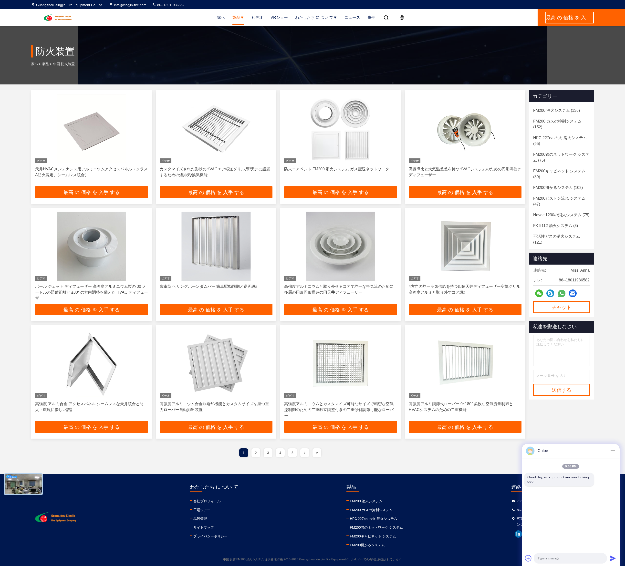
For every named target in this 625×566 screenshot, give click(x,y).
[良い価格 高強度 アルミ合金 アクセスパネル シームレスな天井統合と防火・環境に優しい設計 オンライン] (91, 363)
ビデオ (257, 17)
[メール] (573, 293)
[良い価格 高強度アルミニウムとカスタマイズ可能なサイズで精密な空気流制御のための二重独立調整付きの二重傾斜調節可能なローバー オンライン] (340, 363)
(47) (559, 201)
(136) (556, 110)
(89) (559, 174)
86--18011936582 (170, 5)
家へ (221, 17)
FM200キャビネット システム (373, 536)
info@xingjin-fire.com (130, 5)
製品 (236, 17)
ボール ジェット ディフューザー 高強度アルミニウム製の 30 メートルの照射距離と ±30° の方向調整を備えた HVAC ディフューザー (91, 292)
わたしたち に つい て (314, 17)
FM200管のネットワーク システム (376, 527)
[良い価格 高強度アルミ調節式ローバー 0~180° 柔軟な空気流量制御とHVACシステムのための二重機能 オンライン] (465, 363)
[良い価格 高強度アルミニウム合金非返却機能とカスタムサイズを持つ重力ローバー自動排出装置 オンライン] (216, 363)
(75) (561, 157)
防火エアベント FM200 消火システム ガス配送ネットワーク (336, 169)
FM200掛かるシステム (367, 545)
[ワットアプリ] (562, 293)
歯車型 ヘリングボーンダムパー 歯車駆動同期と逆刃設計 (209, 286)
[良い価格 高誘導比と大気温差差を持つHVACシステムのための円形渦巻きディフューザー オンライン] (465, 128)
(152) (557, 124)
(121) (556, 239)
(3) (555, 226)
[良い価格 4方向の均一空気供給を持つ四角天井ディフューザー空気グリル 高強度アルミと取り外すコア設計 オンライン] (465, 246)
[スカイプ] (550, 293)
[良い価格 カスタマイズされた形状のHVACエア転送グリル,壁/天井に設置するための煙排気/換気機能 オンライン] (216, 128)
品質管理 (200, 519)
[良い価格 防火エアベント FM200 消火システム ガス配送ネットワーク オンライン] (340, 128)
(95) (560, 141)
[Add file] (528, 558)
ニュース (352, 17)
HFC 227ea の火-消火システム (373, 519)
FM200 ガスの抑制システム (371, 510)
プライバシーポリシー (210, 536)
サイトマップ (203, 527)
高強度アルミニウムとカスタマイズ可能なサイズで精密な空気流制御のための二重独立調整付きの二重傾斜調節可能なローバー (339, 410)
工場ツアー (201, 510)
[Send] (613, 558)
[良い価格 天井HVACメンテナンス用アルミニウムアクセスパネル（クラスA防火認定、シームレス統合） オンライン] (91, 128)
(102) (558, 187)
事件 (371, 17)
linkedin (518, 534)
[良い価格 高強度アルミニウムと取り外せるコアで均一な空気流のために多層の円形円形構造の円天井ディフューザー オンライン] (340, 246)
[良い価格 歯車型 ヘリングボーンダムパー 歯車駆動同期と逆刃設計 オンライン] (216, 246)
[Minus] (613, 451)
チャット (561, 307)
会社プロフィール (207, 501)
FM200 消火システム (366, 501)
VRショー (279, 17)
